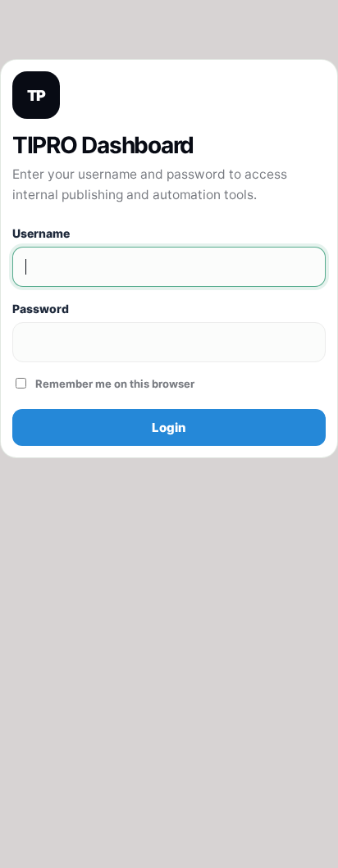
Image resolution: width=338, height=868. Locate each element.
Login (169, 427)
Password (40, 309)
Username (41, 233)
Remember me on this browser (114, 383)
